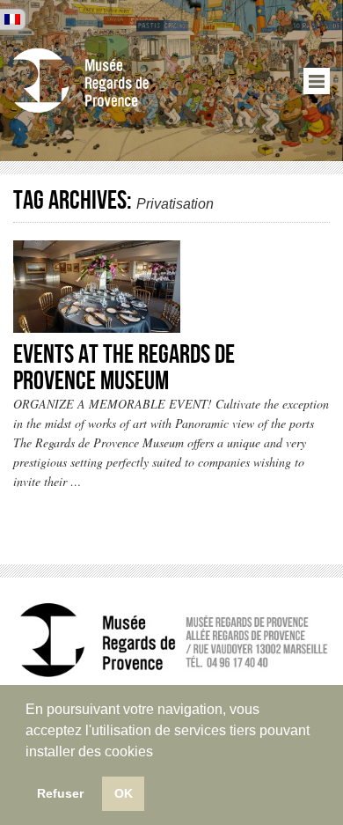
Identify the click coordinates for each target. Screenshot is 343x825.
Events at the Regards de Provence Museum (124, 368)
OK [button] (123, 793)
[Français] (12, 19)
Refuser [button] (60, 793)
